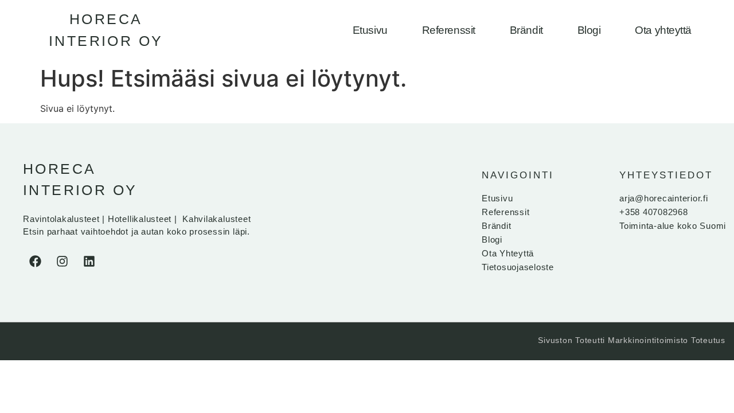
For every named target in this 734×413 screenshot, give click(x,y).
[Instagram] (62, 262)
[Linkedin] (89, 262)
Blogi (589, 30)
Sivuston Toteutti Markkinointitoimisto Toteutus (631, 340)
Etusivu (370, 30)
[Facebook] (35, 262)
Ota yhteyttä (663, 30)
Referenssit (448, 30)
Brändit (526, 30)
